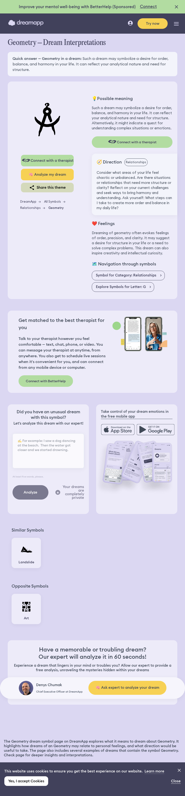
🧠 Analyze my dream (47, 174)
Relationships (30, 208)
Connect (148, 6)
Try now (152, 23)
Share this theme (51, 187)
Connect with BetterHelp (46, 381)
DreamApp (28, 201)
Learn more (154, 771)
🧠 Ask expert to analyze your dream (127, 687)
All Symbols (52, 201)
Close (176, 781)
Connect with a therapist (52, 160)
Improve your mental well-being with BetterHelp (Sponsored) (77, 6)
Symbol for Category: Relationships (126, 275)
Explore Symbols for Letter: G (121, 286)
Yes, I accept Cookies (26, 781)
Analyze (30, 492)
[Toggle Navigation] (176, 23)
